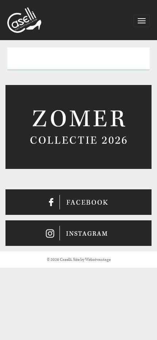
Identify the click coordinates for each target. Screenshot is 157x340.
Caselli (24, 20)
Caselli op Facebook (78, 202)
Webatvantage (98, 259)
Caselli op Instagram (78, 233)
